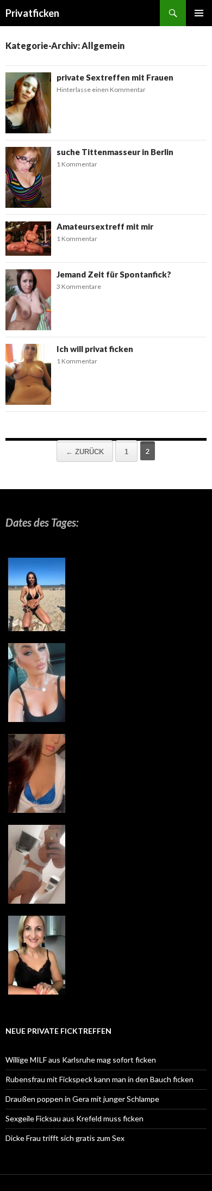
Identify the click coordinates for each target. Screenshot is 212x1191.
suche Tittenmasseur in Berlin (115, 152)
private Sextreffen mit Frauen (115, 77)
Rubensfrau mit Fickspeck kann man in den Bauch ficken (99, 1079)
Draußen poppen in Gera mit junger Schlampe (82, 1098)
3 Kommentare (79, 286)
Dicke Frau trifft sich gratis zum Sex (64, 1138)
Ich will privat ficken (95, 349)
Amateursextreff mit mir (105, 226)
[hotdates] (36, 777)
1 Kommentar (77, 164)
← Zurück (85, 452)
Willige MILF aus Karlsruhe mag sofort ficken (80, 1059)
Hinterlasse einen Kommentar (101, 89)
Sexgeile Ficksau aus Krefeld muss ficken (74, 1118)
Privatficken (32, 13)
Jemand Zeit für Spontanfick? (114, 274)
